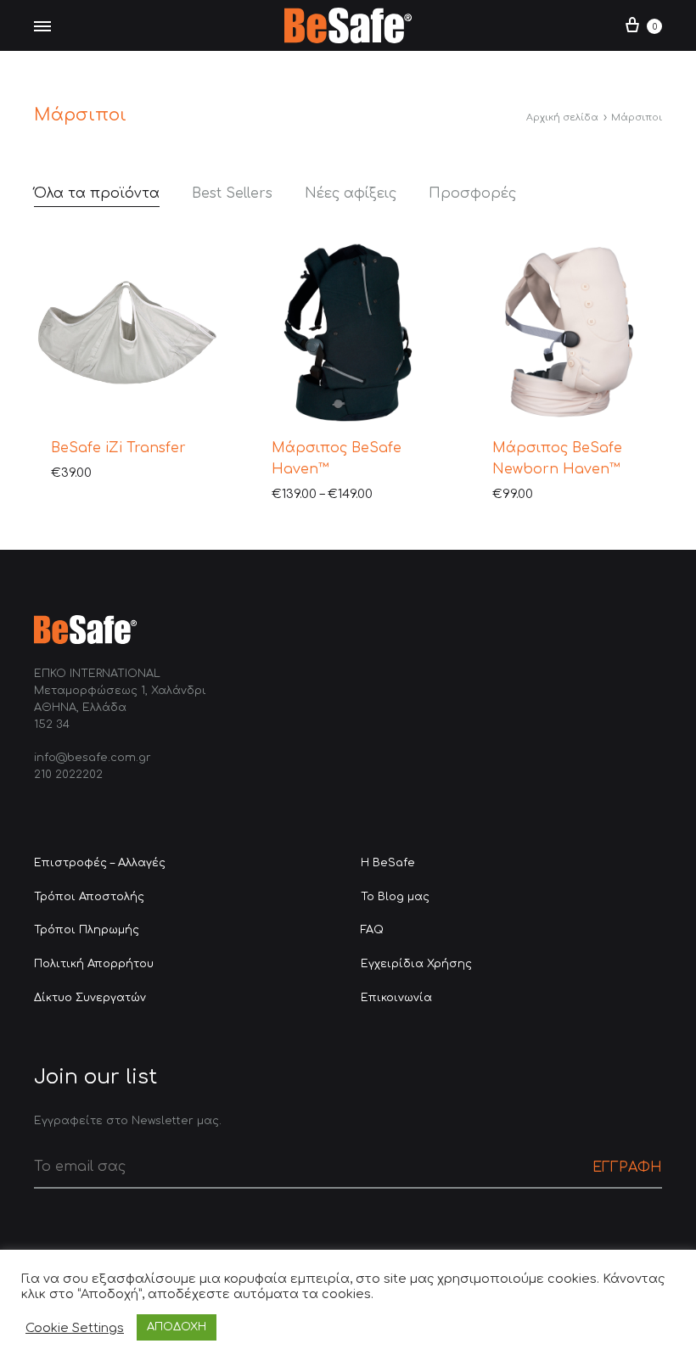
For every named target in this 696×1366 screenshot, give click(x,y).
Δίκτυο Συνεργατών (90, 998)
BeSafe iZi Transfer (118, 448)
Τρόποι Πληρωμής (86, 930)
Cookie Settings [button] (74, 1328)
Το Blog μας (395, 897)
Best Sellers (232, 194)
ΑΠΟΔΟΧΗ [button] (176, 1327)
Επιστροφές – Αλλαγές (100, 863)
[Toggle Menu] (42, 27)
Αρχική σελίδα (562, 117)
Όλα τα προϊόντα (97, 194)
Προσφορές (472, 194)
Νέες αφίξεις (350, 194)
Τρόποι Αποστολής (89, 897)
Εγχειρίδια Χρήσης (416, 964)
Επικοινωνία (396, 998)
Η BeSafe (388, 863)
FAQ (372, 930)
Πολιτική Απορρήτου (94, 964)
